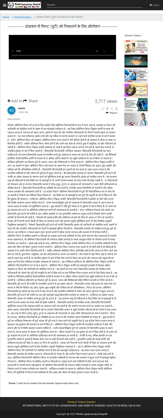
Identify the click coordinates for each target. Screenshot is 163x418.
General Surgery (22, 17)
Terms (81, 402)
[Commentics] (62, 383)
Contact (91, 402)
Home (6, 17)
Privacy (72, 402)
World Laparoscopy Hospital (91, 414)
